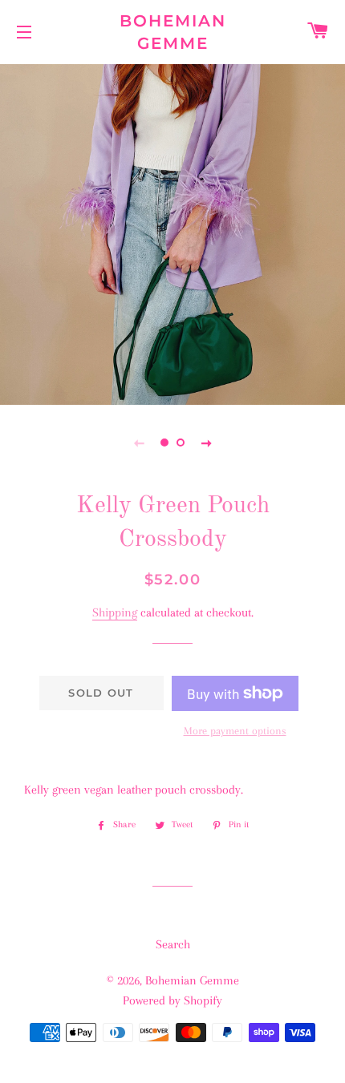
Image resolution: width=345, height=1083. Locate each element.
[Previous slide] (138, 442)
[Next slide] (206, 442)
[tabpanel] (172, 232)
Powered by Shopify (172, 1000)
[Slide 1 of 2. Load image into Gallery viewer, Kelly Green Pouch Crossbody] (164, 442)
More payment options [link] (235, 731)
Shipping (114, 612)
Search (173, 944)
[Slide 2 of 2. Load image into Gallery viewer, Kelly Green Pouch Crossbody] (180, 442)
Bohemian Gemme (173, 32)
